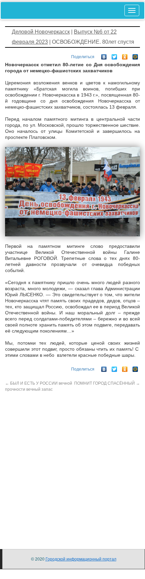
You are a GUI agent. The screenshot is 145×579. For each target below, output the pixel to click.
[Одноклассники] (124, 55)
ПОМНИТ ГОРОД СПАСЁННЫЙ (107, 383)
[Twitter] (114, 55)
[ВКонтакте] (104, 55)
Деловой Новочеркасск (41, 32)
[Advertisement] (72, 464)
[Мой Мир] (135, 55)
